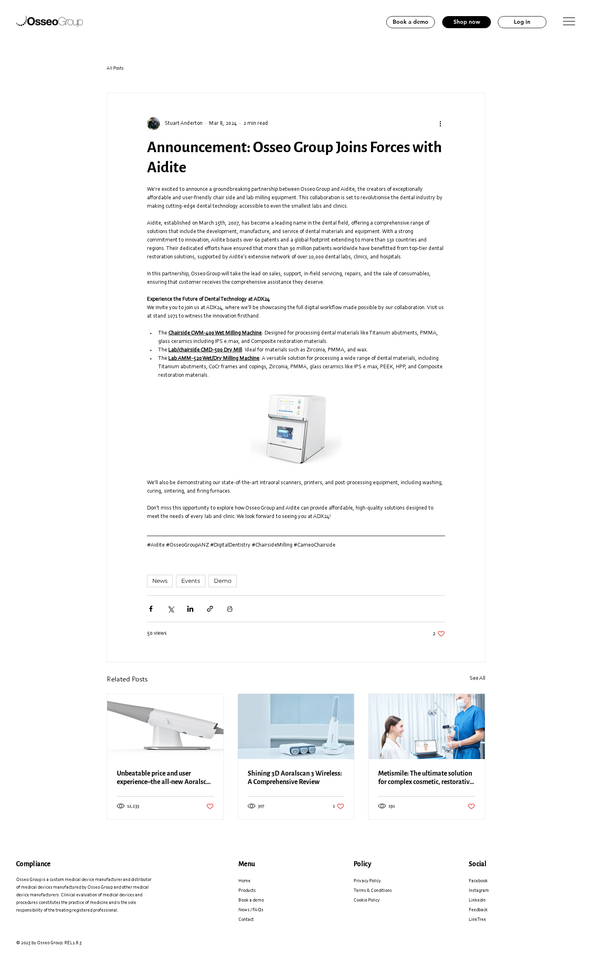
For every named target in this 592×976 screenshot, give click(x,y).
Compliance (33, 864)
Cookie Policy (367, 900)
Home (244, 881)
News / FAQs (250, 910)
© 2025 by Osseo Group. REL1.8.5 (49, 943)
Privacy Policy (367, 881)
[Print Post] (230, 609)
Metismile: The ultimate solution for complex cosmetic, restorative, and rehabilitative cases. (426, 777)
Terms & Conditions (373, 890)
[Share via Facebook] (151, 609)
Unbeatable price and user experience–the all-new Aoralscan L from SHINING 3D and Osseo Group (165, 777)
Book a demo (251, 900)
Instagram (479, 890)
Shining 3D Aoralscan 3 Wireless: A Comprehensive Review (295, 777)
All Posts (115, 68)
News (160, 580)
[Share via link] (210, 609)
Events (190, 580)
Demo (223, 580)
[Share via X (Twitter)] (170, 609)
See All (477, 678)
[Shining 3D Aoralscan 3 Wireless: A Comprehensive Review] (296, 726)
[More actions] (440, 123)
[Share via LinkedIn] (190, 609)
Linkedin (477, 900)
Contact (246, 919)
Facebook (478, 881)
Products (247, 890)
